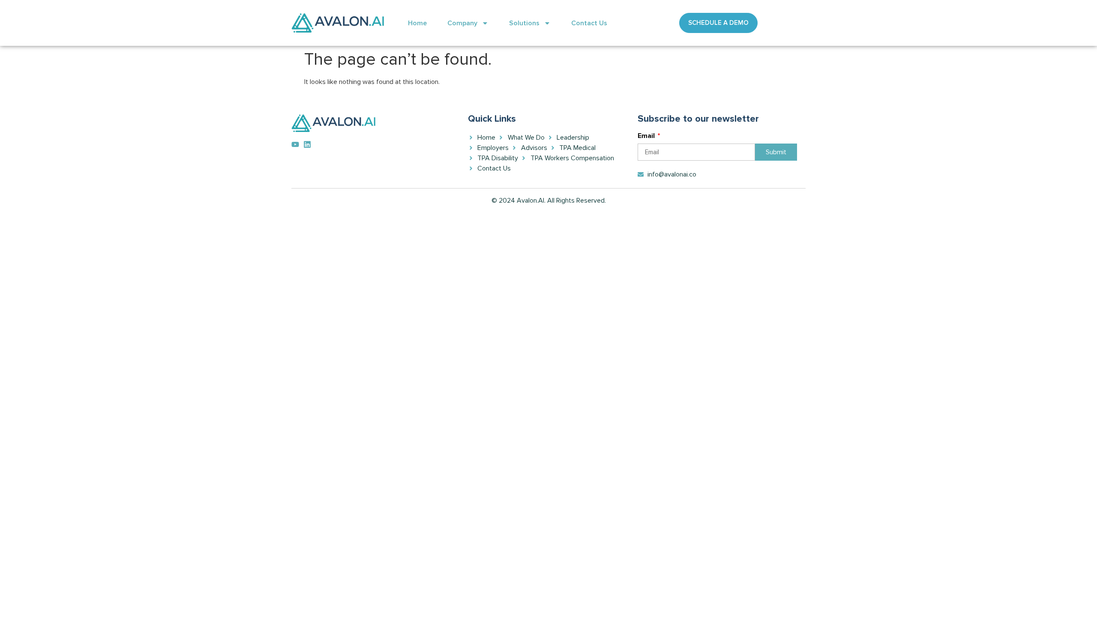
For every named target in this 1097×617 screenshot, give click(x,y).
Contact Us (589, 23)
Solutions (524, 23)
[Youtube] (295, 144)
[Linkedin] (307, 144)
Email (647, 136)
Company (462, 23)
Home (417, 23)
